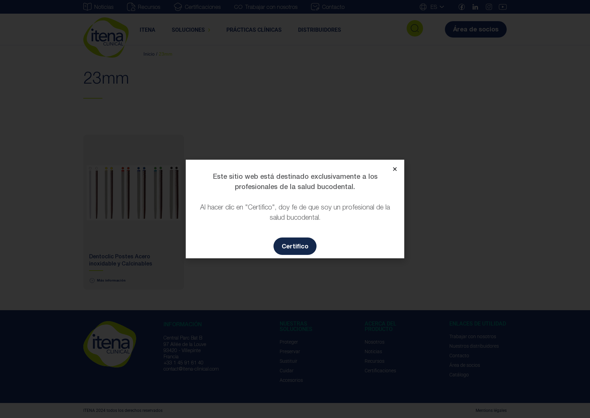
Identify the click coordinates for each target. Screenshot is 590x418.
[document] (295, 209)
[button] (394, 169)
